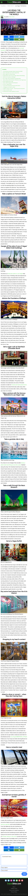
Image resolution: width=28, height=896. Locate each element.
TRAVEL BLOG (14, 888)
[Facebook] (9, 37)
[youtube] (19, 880)
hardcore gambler (5, 824)
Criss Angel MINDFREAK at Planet (18, 736)
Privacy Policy (14, 892)
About (14, 886)
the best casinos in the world (9, 836)
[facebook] (6, 880)
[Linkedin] (9, 39)
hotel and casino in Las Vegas (15, 273)
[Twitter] (19, 37)
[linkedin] (14, 880)
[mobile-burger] (1, 2)
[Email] (19, 39)
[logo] (14, 2)
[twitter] (9, 880)
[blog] (17, 880)
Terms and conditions (14, 890)
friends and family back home (19, 384)
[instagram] (11, 880)
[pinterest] (22, 880)
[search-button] (26, 2)
